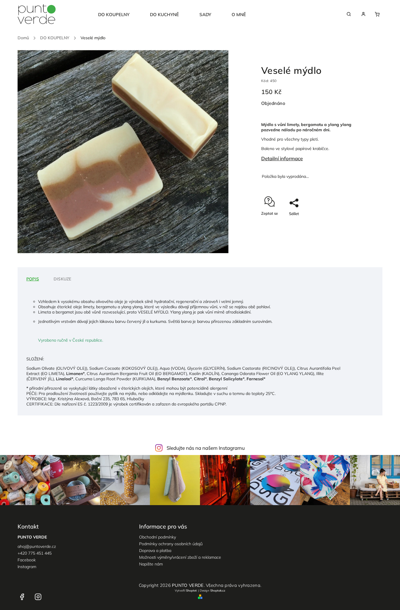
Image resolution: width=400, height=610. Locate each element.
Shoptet (191, 590)
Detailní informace (282, 158)
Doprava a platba (155, 550)
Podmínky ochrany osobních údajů (171, 543)
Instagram (27, 566)
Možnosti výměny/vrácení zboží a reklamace (180, 557)
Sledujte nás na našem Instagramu (206, 448)
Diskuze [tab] (62, 279)
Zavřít (342, 223)
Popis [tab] (32, 279)
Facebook (27, 560)
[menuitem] (119, 14)
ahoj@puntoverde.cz (37, 546)
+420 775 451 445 (35, 553)
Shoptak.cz (217, 590)
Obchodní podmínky (157, 537)
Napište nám (151, 564)
